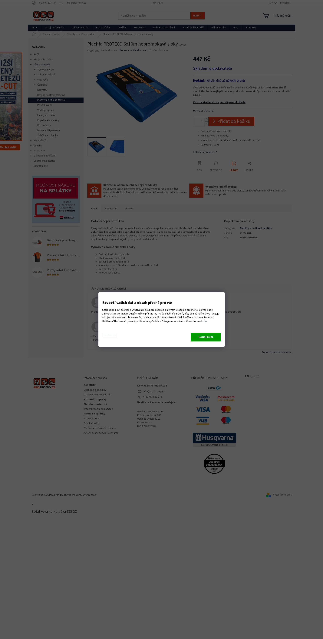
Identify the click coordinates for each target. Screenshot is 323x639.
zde (205, 321)
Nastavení (110, 335)
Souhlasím (206, 337)
